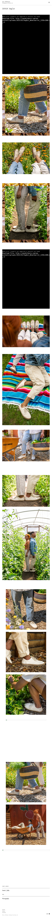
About (3, 911)
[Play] (3, 73)
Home (3, 909)
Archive (4, 912)
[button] (49, 2)
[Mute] (47, 73)
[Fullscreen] (48, 73)
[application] (26, 44)
